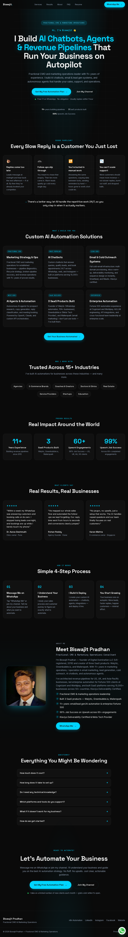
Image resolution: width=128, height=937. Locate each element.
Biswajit (7, 4)
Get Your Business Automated (64, 336)
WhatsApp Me (114, 4)
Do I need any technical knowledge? (38, 792)
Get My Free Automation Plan (51, 91)
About (59, 4)
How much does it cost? (32, 773)
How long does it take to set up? (36, 782)
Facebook (110, 920)
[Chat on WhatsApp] (122, 930)
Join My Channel (84, 91)
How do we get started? (32, 821)
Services (38, 4)
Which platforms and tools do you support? (42, 801)
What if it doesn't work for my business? (40, 811)
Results (49, 4)
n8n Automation (75, 920)
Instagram (99, 920)
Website (121, 920)
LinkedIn (88, 920)
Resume (78, 4)
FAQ (68, 4)
